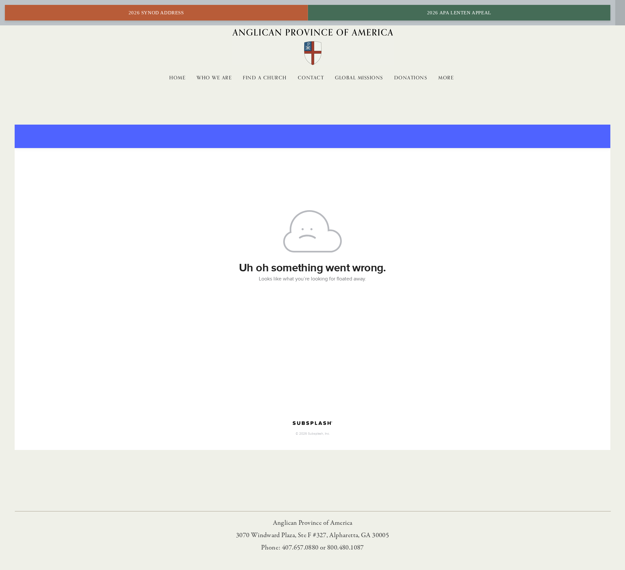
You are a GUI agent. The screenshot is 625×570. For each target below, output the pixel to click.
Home (177, 78)
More (447, 78)
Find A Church (265, 78)
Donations (410, 78)
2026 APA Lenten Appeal (459, 12)
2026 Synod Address (156, 12)
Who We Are (214, 78)
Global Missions (359, 78)
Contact (311, 78)
